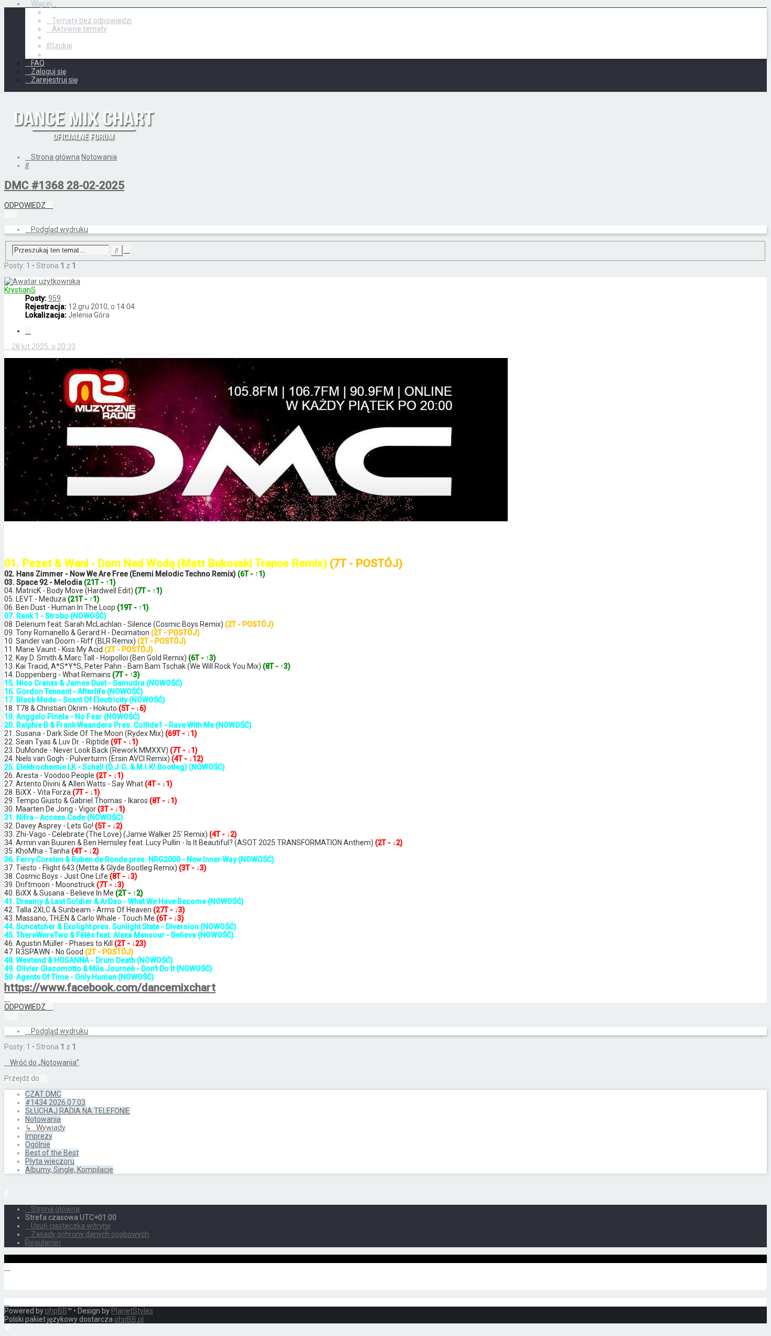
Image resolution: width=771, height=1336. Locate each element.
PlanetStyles (132, 1311)
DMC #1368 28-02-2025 (64, 185)
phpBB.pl (129, 1319)
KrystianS (20, 290)
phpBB (56, 1311)
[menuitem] (89, 20)
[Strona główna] (83, 149)
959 (54, 298)
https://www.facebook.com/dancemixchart (110, 987)
